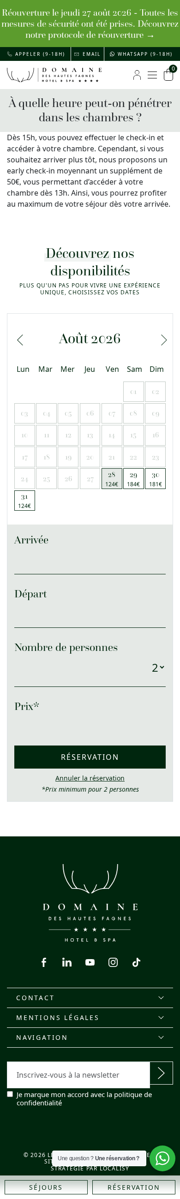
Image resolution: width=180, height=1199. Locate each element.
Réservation (134, 1187)
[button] (36, 54)
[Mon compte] (137, 75)
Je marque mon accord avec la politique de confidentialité (84, 1098)
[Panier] (168, 75)
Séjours (46, 1187)
